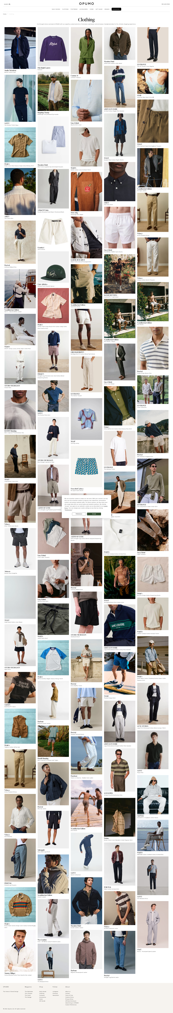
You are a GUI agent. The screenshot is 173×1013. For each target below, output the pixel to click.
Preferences (79, 514)
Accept (94, 514)
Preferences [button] (68, 510)
